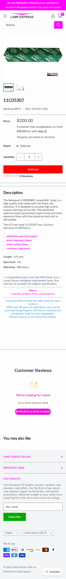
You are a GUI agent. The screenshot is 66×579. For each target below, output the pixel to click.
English (9, 532)
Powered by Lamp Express (17, 571)
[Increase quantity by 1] (38, 156)
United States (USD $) (35, 532)
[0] (60, 16)
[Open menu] (5, 16)
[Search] (58, 25)
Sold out (33, 169)
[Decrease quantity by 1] (20, 156)
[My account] (53, 16)
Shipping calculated (28, 137)
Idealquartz (11, 108)
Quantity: (9, 156)
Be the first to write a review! (33, 411)
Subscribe (14, 517)
